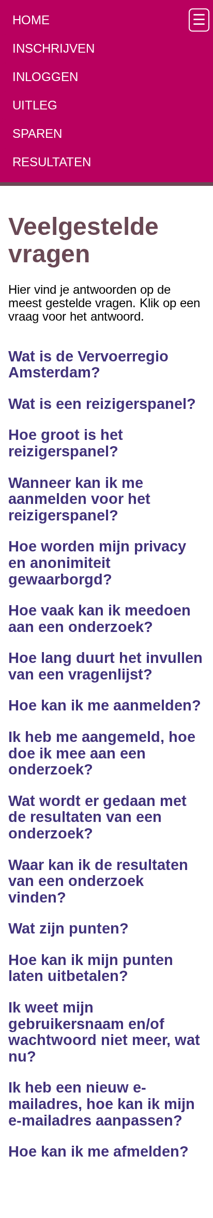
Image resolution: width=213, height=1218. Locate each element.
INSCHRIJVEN (53, 48)
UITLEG (34, 105)
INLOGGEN (45, 77)
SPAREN (37, 133)
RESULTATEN (51, 162)
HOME (31, 20)
